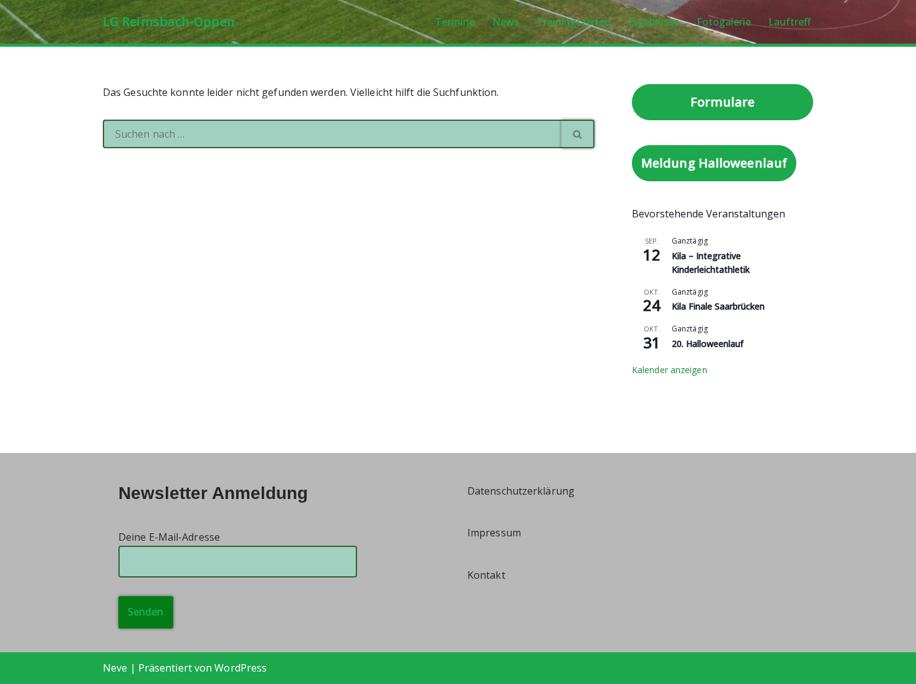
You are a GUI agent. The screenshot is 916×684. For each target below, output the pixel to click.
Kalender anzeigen (669, 370)
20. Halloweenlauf (707, 343)
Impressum (494, 532)
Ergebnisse (653, 22)
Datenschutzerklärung (521, 491)
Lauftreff (789, 22)
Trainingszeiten (574, 22)
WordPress (240, 668)
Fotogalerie (724, 22)
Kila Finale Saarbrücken (718, 306)
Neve (115, 668)
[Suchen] (577, 134)
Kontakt (486, 575)
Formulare (722, 101)
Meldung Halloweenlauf (714, 162)
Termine (455, 22)
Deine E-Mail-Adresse (169, 537)
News (505, 22)
